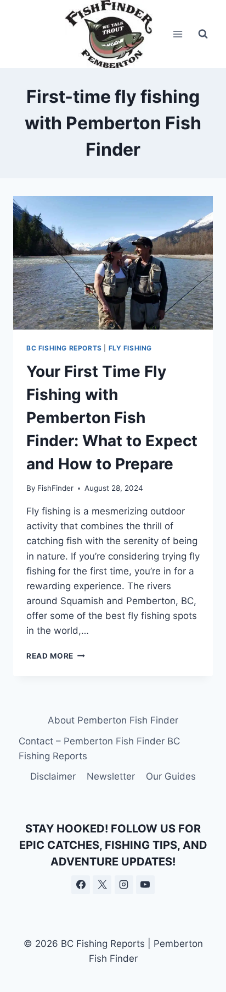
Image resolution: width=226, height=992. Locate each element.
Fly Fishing (130, 348)
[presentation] (113, 263)
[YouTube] (145, 884)
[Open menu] (177, 33)
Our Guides (171, 776)
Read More (55, 655)
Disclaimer (53, 776)
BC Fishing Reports (64, 348)
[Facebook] (80, 884)
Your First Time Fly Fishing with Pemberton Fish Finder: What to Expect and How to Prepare (111, 417)
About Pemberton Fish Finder (113, 720)
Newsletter (111, 776)
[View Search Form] (203, 34)
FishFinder (55, 488)
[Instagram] (124, 884)
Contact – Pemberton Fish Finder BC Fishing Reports (99, 748)
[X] (102, 884)
